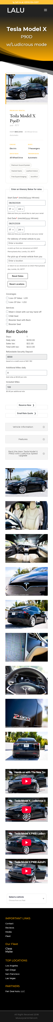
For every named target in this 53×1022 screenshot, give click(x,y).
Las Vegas (10, 978)
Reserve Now (25, 405)
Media (8, 932)
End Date (23, 218)
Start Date (23, 197)
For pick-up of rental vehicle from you (25, 256)
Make (9, 951)
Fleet (8, 936)
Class (8, 948)
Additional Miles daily (16, 367)
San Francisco (12, 974)
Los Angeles (11, 965)
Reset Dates (17, 276)
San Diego (10, 970)
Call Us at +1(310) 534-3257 (27, 2)
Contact (9, 923)
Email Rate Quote (25, 413)
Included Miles (13, 382)
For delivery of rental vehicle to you (24, 239)
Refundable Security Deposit (19, 351)
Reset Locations (16, 284)
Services (10, 307)
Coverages (11, 294)
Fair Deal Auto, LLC (15, 991)
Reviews (9, 927)
